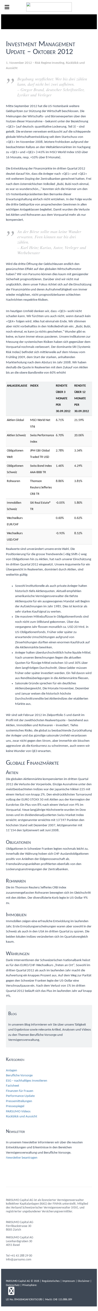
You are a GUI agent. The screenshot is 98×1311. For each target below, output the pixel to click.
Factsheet (12, 1086)
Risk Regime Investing (49, 63)
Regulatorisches (51, 1281)
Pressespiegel (15, 1106)
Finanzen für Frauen (19, 1091)
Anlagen (11, 1070)
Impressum (68, 1281)
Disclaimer (84, 1281)
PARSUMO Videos (18, 1111)
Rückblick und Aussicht (21, 1116)
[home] (49, 11)
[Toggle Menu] (7, 7)
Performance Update (20, 1096)
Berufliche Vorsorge (19, 1075)
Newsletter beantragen (21, 1158)
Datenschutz (13, 1285)
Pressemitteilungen (19, 1101)
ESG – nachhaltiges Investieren (26, 1081)
